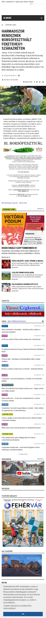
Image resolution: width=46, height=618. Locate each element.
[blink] (43, 3)
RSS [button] (3, 583)
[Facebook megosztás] (34, 82)
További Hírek (23, 454)
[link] (23, 310)
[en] (33, 3)
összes (40, 459)
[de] (38, 3)
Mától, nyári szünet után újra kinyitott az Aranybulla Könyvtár (21, 428)
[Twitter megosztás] (37, 82)
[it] (41, 3)
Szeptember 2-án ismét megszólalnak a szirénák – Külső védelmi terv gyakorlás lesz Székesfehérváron (23, 409)
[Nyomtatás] (43, 82)
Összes (40, 208)
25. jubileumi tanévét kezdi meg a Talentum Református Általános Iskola (23, 350)
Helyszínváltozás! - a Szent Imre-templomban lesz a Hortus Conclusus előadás (21, 399)
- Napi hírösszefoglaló (16, 321)
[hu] (31, 3)
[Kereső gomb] (41, 18)
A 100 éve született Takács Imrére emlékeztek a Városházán (21, 339)
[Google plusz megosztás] (40, 82)
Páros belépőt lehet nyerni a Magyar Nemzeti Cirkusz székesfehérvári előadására (19, 439)
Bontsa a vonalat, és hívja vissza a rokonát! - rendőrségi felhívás (22, 369)
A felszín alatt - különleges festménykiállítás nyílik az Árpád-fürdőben (21, 360)
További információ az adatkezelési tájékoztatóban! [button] (17, 607)
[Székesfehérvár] (22, 10)
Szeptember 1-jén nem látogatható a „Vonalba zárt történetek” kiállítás (22, 380)
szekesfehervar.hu (10, 75)
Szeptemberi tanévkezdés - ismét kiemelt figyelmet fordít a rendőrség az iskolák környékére (21, 448)
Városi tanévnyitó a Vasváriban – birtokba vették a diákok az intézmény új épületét (21, 331)
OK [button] (23, 614)
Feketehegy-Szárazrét (10, 203)
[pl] (36, 3)
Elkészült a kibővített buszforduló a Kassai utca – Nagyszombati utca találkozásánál (22, 389)
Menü (8, 18)
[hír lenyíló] (42, 321)
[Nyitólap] (2, 25)
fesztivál (24, 203)
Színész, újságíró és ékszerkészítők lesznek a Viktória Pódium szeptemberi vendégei (22, 419)
